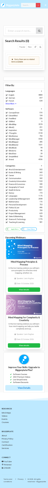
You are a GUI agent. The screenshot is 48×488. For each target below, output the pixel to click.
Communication (15, 178)
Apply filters (15, 229)
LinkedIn (7, 468)
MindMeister (13, 145)
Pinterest (7, 465)
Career (11, 175)
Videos (4, 416)
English (11, 95)
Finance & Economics (17, 184)
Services (5, 448)
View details (24, 290)
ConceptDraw (14, 113)
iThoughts (13, 133)
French (11, 101)
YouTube (7, 461)
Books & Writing (15, 173)
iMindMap (12, 124)
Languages (13, 196)
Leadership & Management (19, 199)
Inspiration (13, 130)
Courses (5, 422)
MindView (12, 154)
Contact (5, 442)
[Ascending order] (40, 47)
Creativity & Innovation (17, 181)
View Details (24, 388)
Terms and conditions (8, 480)
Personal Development (17, 205)
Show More (10, 104)
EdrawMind (13, 116)
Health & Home (14, 190)
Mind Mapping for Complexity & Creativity (24, 319)
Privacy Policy (7, 439)
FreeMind (12, 119)
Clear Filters (31, 229)
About (4, 435)
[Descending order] (35, 47)
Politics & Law (14, 208)
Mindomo (12, 151)
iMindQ (11, 127)
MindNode (13, 148)
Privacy (21, 479)
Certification (7, 445)
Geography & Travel (16, 187)
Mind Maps (6, 413)
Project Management (17, 213)
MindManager (14, 139)
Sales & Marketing (16, 216)
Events (4, 419)
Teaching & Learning (16, 222)
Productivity (13, 211)
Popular (22, 47)
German (12, 98)
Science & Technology (17, 219)
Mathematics (14, 202)
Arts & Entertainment (17, 170)
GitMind (12, 121)
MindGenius (13, 136)
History (11, 193)
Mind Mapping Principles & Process (24, 263)
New (30, 47)
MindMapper (14, 142)
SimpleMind (13, 157)
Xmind (11, 159)
